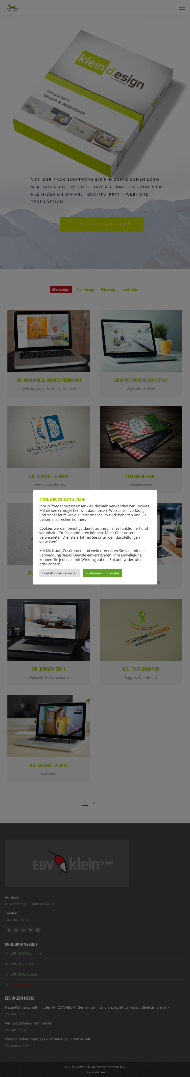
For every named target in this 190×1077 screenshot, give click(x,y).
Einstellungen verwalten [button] (59, 573)
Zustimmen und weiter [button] (102, 573)
